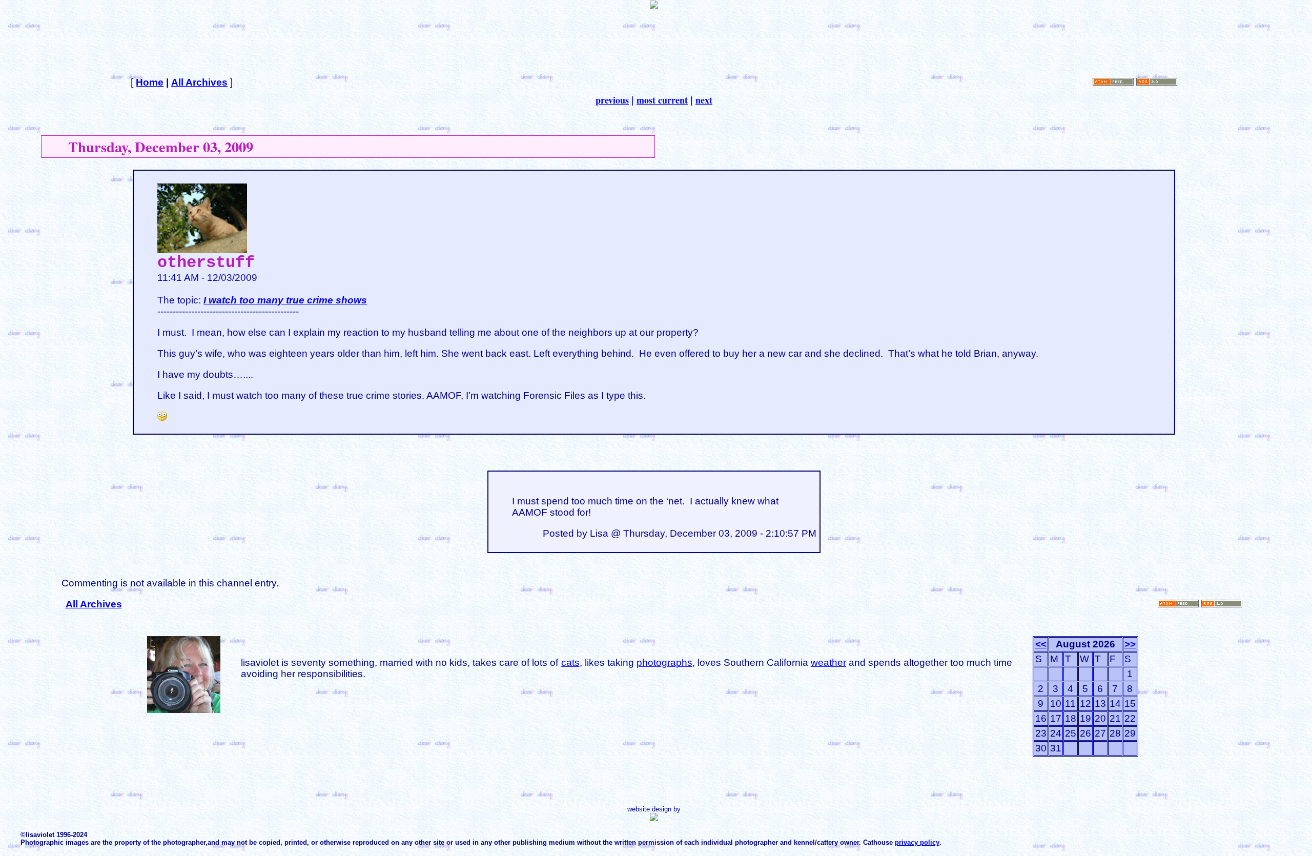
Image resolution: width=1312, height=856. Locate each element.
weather (828, 662)
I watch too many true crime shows (285, 300)
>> (1130, 644)
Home (149, 82)
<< (1041, 644)
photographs (664, 662)
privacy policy (917, 842)
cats (570, 662)
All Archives (199, 82)
